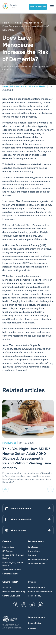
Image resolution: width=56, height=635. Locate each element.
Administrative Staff (11, 569)
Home (5, 22)
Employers (33, 547)
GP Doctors (7, 551)
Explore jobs (8, 547)
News (5, 86)
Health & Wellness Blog (26, 22)
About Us (6, 587)
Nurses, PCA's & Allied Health (13, 557)
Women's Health (37, 86)
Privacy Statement (36, 587)
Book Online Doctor (38, 7)
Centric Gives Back (11, 596)
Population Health (36, 563)
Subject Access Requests (40, 591)
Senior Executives (11, 574)
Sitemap (32, 628)
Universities (34, 551)
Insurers (32, 555)
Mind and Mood (18, 86)
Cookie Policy (34, 596)
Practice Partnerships (38, 559)
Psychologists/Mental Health (12, 564)
